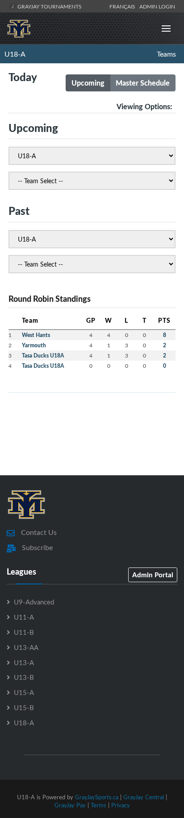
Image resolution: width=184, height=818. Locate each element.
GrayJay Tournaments (49, 6)
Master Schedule (143, 83)
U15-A (24, 692)
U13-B (24, 677)
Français (123, 6)
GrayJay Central (143, 797)
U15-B (24, 707)
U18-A (14, 54)
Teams (166, 54)
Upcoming (88, 83)
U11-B (24, 632)
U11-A (24, 616)
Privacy (120, 805)
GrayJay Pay (70, 805)
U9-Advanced (34, 601)
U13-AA (26, 647)
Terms (98, 805)
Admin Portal (152, 575)
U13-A (24, 662)
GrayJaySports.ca (96, 797)
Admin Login (157, 6)
